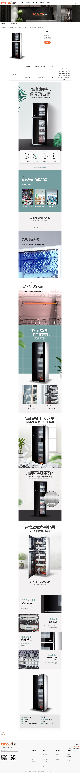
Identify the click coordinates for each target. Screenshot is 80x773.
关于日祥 (35, 2)
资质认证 (33, 759)
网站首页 (21, 2)
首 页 (7, 23)
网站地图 (49, 771)
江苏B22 (5, 734)
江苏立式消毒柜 (3, 27)
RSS (52, 771)
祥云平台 (48, 769)
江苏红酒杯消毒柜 (33, 27)
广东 (42, 771)
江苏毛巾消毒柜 (18, 27)
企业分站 (46, 771)
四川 (35, 771)
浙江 (29, 771)
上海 (30, 771)
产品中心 (28, 2)
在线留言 (68, 762)
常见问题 (57, 759)
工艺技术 (33, 761)
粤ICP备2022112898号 (39, 769)
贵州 (37, 771)
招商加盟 (68, 754)
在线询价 (47, 42)
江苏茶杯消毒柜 (25, 27)
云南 (39, 771)
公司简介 (33, 754)
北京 (32, 771)
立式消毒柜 (16, 23)
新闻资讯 (42, 2)
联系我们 (49, 2)
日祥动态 (57, 754)
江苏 (43, 771)
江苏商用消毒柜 (10, 27)
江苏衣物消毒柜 (40, 27)
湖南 (34, 771)
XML (54, 771)
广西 (40, 771)
